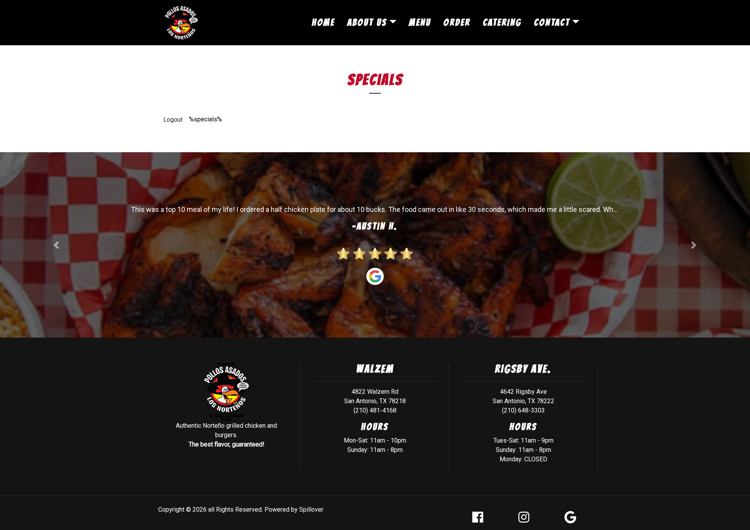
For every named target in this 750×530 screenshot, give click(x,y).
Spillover (311, 509)
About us (367, 22)
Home (323, 22)
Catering (502, 22)
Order (456, 22)
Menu (420, 22)
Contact (552, 22)
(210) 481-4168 (375, 410)
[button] (56, 245)
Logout (172, 119)
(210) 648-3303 (523, 410)
